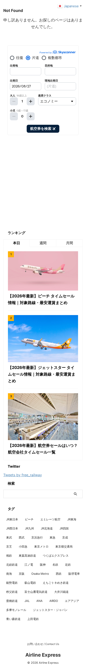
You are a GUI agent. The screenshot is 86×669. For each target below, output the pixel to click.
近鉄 (68, 564)
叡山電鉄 (30, 582)
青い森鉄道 (13, 619)
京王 (9, 546)
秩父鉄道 (12, 591)
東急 (52, 537)
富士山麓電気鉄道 (35, 591)
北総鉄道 (12, 564)
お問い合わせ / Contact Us (43, 644)
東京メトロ (41, 546)
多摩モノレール (16, 610)
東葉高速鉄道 (27, 555)
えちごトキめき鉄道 (56, 582)
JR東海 (71, 519)
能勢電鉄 (12, 582)
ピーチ (29, 519)
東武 (9, 537)
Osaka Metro (40, 573)
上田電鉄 (33, 619)
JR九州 (29, 528)
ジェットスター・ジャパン (50, 610)
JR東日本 (12, 519)
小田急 (23, 546)
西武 (21, 537)
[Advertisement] (43, 183)
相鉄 (9, 555)
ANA (39, 601)
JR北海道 (47, 528)
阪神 (43, 564)
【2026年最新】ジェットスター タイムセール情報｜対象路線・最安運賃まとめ (41, 374)
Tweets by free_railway (22, 475)
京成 (65, 537)
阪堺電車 (74, 573)
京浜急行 (37, 537)
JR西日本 (12, 528)
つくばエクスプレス (56, 555)
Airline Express (43, 655)
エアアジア (72, 601)
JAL (27, 601)
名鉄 (55, 564)
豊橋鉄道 (12, 601)
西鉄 (59, 573)
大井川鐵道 (61, 591)
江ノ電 (28, 564)
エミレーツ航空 (50, 519)
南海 (9, 573)
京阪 (21, 573)
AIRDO (53, 601)
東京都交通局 (64, 546)
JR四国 (64, 528)
